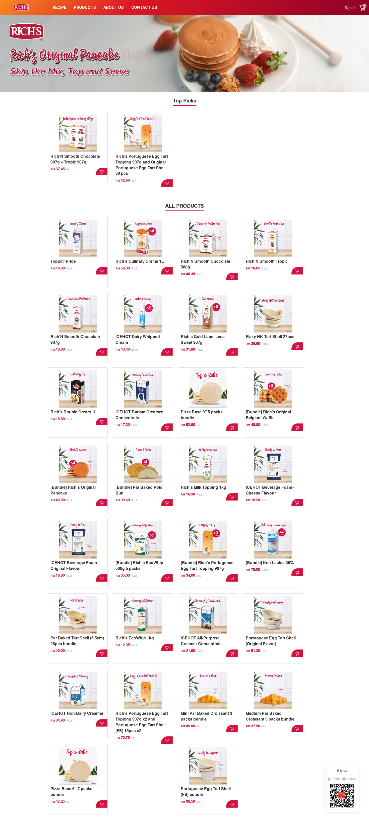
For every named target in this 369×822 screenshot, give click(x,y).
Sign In (350, 7)
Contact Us (144, 7)
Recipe (59, 7)
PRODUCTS (85, 7)
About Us (113, 7)
